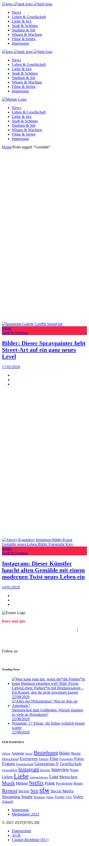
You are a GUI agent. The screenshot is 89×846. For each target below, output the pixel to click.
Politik (50, 783)
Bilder (7, 328)
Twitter (60, 797)
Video (78, 796)
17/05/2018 (11, 367)
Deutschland (10, 759)
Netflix (36, 783)
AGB (16, 835)
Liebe (21, 776)
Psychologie (64, 783)
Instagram (28, 769)
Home (7, 147)
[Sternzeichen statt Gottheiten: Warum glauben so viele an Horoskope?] (49, 706)
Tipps (50, 797)
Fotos (79, 758)
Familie (44, 759)
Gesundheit (9, 770)
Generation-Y (46, 763)
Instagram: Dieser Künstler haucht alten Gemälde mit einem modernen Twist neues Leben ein (43, 570)
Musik (8, 783)
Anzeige (17, 753)
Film (54, 758)
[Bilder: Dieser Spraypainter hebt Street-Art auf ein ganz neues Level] (32, 324)
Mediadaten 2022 (25, 814)
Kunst (74, 770)
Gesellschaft (71, 763)
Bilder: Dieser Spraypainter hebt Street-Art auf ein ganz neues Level (44, 350)
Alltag (6, 753)
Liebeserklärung (39, 777)
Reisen (78, 783)
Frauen (8, 763)
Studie (27, 796)
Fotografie (66, 759)
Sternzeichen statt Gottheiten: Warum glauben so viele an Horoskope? (47, 712)
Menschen (68, 777)
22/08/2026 (21, 697)
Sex (34, 791)
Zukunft (7, 802)
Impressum (20, 810)
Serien (23, 791)
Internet (45, 770)
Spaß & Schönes (15, 333)
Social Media (62, 791)
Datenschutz (21, 831)
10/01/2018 (11, 587)
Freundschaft (24, 764)
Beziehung (46, 753)
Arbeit (29, 753)
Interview (60, 769)
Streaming (11, 796)
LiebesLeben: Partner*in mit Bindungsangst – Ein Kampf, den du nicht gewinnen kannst (47, 690)
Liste (53, 776)
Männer (22, 783)
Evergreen (29, 758)
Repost (9, 791)
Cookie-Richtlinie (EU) (30, 840)
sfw (44, 790)
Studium (39, 797)
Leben (7, 777)
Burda (76, 753)
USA (69, 797)
